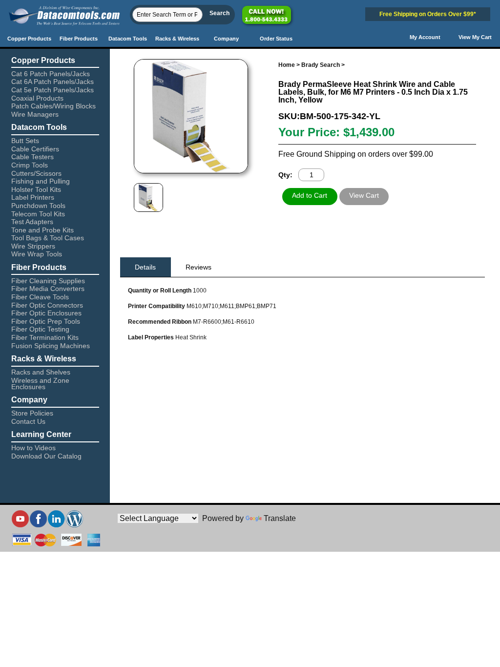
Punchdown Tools (38, 205)
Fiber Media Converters (47, 288)
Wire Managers (35, 114)
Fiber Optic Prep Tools (45, 321)
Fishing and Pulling (40, 181)
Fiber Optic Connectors (47, 305)
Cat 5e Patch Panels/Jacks (52, 90)
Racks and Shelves (40, 372)
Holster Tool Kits (36, 189)
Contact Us (28, 421)
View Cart (364, 195)
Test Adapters (32, 222)
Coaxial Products (37, 98)
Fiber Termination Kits (45, 337)
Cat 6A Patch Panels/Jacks (52, 81)
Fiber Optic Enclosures (46, 313)
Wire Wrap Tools (36, 254)
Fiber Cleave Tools (40, 297)
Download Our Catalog (46, 456)
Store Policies (32, 413)
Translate (280, 518)
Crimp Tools (29, 165)
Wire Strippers (33, 246)
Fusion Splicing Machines (50, 346)
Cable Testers (32, 157)
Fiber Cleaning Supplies (48, 281)
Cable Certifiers (35, 149)
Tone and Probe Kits (42, 230)
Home (286, 65)
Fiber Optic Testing (40, 329)
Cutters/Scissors (36, 173)
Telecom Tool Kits (38, 214)
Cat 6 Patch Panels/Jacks (50, 74)
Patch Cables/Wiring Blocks (53, 106)
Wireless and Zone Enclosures (40, 383)
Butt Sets (25, 141)
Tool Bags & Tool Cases (47, 238)
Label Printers (32, 197)
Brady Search (320, 65)
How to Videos (33, 448)
